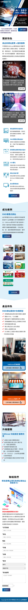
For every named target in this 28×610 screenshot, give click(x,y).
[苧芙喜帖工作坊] (8, 256)
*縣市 (4, 561)
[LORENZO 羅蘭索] (8, 248)
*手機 (4, 547)
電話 (3, 541)
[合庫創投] (8, 282)
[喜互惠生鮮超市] (20, 265)
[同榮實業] (8, 265)
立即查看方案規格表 (12, 368)
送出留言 (6, 590)
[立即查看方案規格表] (14, 349)
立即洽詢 (23, 30)
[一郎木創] (20, 256)
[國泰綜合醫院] (8, 273)
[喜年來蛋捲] (20, 273)
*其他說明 (5, 572)
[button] (2, 13)
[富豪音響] (20, 248)
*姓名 (4, 534)
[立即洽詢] (14, 102)
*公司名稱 (5, 527)
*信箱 (4, 554)
